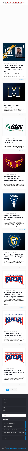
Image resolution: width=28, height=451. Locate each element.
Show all (24, 38)
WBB (4, 407)
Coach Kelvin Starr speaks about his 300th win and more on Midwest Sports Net (13, 68)
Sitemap (24, 448)
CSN (6, 63)
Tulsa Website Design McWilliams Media (14, 448)
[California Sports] (14, 3)
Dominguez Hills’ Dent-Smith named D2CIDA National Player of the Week (14, 178)
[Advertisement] (14, 22)
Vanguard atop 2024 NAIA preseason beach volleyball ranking (14, 257)
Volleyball (5, 405)
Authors (15, 38)
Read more (22, 79)
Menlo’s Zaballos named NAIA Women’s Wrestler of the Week (13, 218)
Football (4, 402)
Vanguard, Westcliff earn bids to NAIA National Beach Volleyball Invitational (14, 295)
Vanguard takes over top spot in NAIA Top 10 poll (13, 334)
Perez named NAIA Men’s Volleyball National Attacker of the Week (14, 372)
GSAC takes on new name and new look (13, 141)
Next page (21, 389)
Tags (9, 38)
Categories (4, 38)
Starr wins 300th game (12, 105)
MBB (4, 410)
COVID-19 (5, 399)
